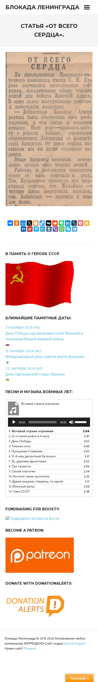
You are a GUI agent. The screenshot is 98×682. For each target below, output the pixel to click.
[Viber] (55, 229)
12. (22, 486)
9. (22, 471)
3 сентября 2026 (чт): (22, 328)
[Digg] (48, 223)
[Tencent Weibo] (42, 229)
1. (31, 431)
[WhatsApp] (61, 229)
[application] (49, 422)
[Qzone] (87, 223)
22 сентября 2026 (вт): (24, 369)
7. (27, 461)
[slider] (81, 422)
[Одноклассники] (16, 223)
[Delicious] (42, 223)
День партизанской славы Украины (35, 375)
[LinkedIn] (67, 223)
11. (36, 481)
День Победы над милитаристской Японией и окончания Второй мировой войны (44, 337)
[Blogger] (36, 223)
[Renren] (23, 229)
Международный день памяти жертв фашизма (44, 357)
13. (19, 491)
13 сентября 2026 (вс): (23, 351)
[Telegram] (74, 229)
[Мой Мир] (23, 223)
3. (20, 441)
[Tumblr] (49, 229)
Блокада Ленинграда (42, 7)
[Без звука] (71, 422)
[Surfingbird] (36, 229)
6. (32, 456)
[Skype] (68, 229)
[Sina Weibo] (30, 229)
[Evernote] (61, 223)
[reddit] (55, 223)
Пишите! (30, 648)
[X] (29, 223)
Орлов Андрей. (75, 643)
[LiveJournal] (74, 223)
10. (29, 476)
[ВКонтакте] (10, 223)
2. (29, 436)
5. (25, 451)
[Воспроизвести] (14, 422)
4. (20, 446)
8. (20, 466)
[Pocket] (80, 223)
